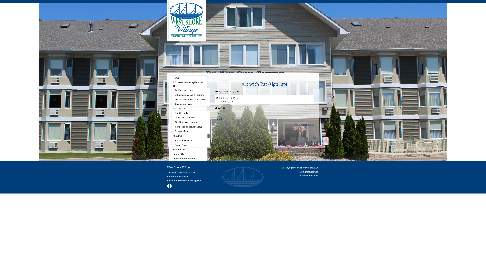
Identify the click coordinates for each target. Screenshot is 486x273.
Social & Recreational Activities (190, 99)
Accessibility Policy (309, 175)
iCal (217, 113)
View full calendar (304, 124)
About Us (177, 135)
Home (176, 77)
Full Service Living (184, 90)
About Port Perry (183, 140)
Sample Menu (182, 131)
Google (219, 118)
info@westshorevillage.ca (187, 180)
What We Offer (180, 108)
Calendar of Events (184, 104)
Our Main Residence (185, 117)
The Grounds (181, 113)
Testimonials (179, 149)
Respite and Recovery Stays (188, 126)
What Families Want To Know (189, 94)
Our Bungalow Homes (186, 122)
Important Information (184, 158)
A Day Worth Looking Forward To (188, 84)
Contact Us (178, 154)
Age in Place (181, 144)
